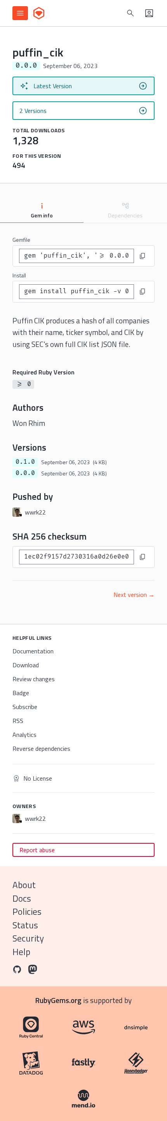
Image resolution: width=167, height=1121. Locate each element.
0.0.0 (25, 473)
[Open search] (130, 13)
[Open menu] (20, 13)
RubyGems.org (58, 1000)
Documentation (33, 651)
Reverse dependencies (41, 748)
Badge (20, 692)
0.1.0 (25, 462)
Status (25, 925)
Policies (27, 911)
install (19, 275)
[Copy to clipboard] (142, 256)
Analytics (24, 734)
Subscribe (24, 706)
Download (25, 665)
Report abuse (37, 849)
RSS (17, 720)
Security (28, 938)
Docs (21, 898)
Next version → (134, 594)
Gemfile (21, 240)
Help (21, 952)
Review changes (33, 679)
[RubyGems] (39, 13)
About (24, 885)
